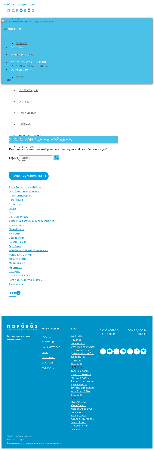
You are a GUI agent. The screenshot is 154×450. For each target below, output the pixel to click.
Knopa (12, 208)
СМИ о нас (48, 357)
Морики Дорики (18, 259)
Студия (21, 77)
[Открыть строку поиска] (9, 80)
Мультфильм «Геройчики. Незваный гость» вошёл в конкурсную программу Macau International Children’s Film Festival (82, 415)
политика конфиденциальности (47, 443)
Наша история (51, 347)
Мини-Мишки (16, 229)
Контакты (48, 368)
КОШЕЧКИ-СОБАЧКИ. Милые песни (28, 250)
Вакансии (48, 363)
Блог (45, 352)
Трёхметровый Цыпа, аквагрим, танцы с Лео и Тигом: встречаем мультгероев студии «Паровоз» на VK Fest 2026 (82, 381)
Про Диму (14, 271)
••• (12, 293)
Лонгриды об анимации (28, 62)
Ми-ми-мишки (17, 263)
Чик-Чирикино (17, 225)
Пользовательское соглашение (20, 443)
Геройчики (15, 246)
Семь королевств (18, 217)
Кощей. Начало (17, 242)
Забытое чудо (17, 238)
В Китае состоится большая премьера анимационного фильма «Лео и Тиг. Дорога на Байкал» (83, 350)
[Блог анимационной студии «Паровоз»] (21, 13)
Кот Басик (14, 233)
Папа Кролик (16, 200)
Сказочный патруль (20, 275)
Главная (17, 40)
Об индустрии (21, 70)
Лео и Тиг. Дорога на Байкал (25, 187)
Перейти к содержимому (18, 4)
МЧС (11, 212)
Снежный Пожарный (20, 195)
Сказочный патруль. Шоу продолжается (31, 221)
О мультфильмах (23, 55)
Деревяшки (15, 267)
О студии (18, 47)
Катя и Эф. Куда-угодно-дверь (25, 280)
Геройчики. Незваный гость (24, 191)
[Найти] (56, 157)
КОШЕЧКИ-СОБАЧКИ (20, 254)
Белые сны (15, 204)
